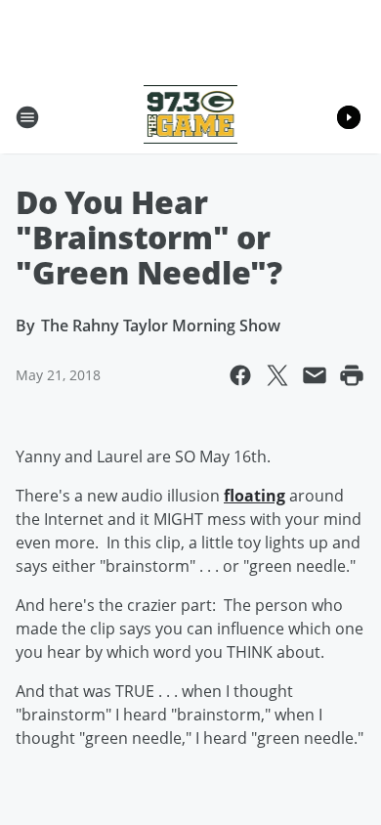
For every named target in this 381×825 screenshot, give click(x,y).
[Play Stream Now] (348, 117)
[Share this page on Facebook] (240, 375)
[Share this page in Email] (314, 375)
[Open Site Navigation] (27, 117)
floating (254, 495)
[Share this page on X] (277, 375)
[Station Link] (191, 117)
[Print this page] (351, 375)
